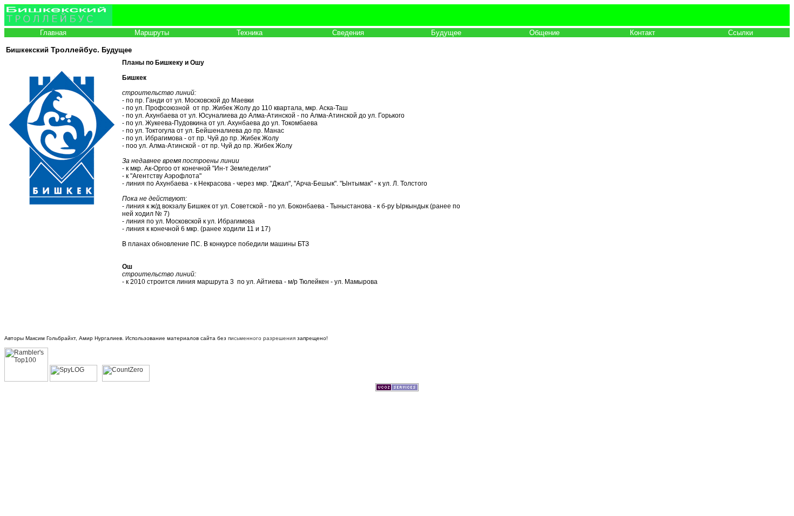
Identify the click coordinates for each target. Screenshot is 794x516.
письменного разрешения (261, 338)
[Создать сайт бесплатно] (397, 389)
